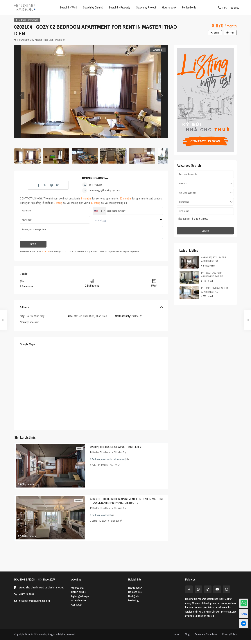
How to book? (135, 587)
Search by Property (119, 7)
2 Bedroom (21, 20)
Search (205, 230)
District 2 (136, 316)
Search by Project (146, 7)
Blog (187, 634)
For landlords (189, 7)
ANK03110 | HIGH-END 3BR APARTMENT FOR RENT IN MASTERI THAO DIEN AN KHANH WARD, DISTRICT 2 (126, 501)
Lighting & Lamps (80, 596)
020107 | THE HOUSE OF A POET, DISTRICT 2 (115, 447)
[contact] (243, 623)
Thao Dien (60, 39)
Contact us (77, 604)
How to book (169, 7)
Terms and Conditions (206, 634)
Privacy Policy (229, 634)
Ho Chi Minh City (25, 39)
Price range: (183, 219)
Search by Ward (68, 7)
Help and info (135, 592)
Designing (133, 600)
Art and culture (78, 600)
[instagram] (226, 589)
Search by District (93, 7)
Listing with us (78, 592)
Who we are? (77, 587)
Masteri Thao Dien (44, 39)
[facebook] (189, 589)
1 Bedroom (95, 459)
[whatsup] (198, 589)
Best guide (133, 596)
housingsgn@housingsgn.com (104, 190)
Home (177, 634)
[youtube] (217, 589)
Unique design (120, 459)
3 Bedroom (95, 515)
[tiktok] (207, 589)
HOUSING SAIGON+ (95, 178)
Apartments (33, 20)
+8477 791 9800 (230, 7)
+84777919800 (95, 184)
